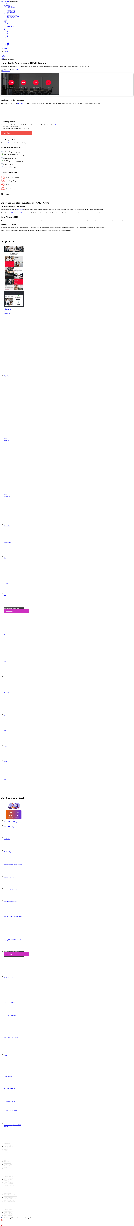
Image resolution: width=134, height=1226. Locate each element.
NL (8, 33)
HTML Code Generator (9, 1201)
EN (8, 30)
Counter (17, 69)
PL (7, 38)
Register (6, 51)
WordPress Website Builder (13, 16)
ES (7, 37)
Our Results (7, 839)
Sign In (5, 48)
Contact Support (10, 26)
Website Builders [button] (7, 13)
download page (56, 124)
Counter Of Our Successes (10, 1110)
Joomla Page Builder (11, 17)
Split (5, 730)
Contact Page (7, 496)
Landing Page (7, 313)
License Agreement (8, 1146)
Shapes (5, 715)
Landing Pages (7, 1212)
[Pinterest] (1, 1225)
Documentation (10, 25)
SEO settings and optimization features (19, 212)
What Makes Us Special (10, 1088)
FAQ (5, 1160)
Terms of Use (7, 1143)
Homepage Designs (8, 1214)
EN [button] (4, 29)
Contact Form (7, 526)
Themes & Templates (9, 1172)
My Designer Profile (9, 977)
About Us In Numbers (9, 1002)
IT (7, 36)
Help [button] (5, 22)
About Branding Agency (10, 1015)
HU (8, 44)
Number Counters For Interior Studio (13, 916)
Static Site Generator (9, 1200)
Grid (5, 558)
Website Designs (10, 9)
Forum (5, 1167)
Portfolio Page (7, 309)
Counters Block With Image (10, 822)
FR (7, 34)
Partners (6, 1149)
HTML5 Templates (8, 1183)
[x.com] (1, 1223)
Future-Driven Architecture (10, 901)
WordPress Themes (11, 10)
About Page (7, 376)
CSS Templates (7, 1181)
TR (7, 41)
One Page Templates (9, 1185)
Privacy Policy (7, 1145)
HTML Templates (11, 12)
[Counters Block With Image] (14, 820)
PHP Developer (7, 1055)
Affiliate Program (8, 1164)
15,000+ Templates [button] (8, 6)
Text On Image (7, 542)
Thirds (5, 746)
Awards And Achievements (10, 890)
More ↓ (5, 308)
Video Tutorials (10, 23)
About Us (6, 1147)
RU (8, 43)
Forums (5, 20)
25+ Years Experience (9, 852)
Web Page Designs (8, 1211)
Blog (5, 21)
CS (7, 45)
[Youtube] (1, 1221)
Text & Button (7, 692)
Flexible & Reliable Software (11, 1037)
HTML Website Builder (12, 15)
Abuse (5, 1150)
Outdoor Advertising (9, 827)
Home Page (6, 440)
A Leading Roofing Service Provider (13, 864)
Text (5, 595)
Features (6, 678)
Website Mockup (8, 1215)
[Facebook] (1, 1218)
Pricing (5, 18)
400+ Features (7, 5)
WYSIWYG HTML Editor (10, 1198)
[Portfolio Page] (14, 307)
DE (8, 31)
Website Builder (8, 1193)
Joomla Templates (11, 11)
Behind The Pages (8, 1076)
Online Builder (6, 142)
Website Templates (11, 7)
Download (6, 4)
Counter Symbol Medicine (10, 1101)
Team (5, 634)
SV (7, 47)
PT (7, 40)
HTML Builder (20, 103)
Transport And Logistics (10, 877)
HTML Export (19, 209)
